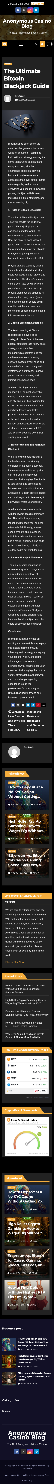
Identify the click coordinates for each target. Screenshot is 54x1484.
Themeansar (27, 1468)
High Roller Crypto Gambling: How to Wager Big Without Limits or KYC (33, 1359)
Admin (21, 96)
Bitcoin (8, 64)
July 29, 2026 (17, 1305)
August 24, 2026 (19, 805)
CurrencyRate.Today (41, 1097)
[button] (36, 44)
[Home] (4, 44)
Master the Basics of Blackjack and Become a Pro (35, 720)
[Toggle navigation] (21, 44)
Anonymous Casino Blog (27, 23)
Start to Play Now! (14, 962)
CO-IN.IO (42, 1091)
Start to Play (27, 1480)
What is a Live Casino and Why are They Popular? (16, 720)
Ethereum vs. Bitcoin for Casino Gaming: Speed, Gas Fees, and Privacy (34, 1376)
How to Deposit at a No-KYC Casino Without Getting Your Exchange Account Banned (25, 796)
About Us (15, 1475)
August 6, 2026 (19, 873)
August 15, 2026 (19, 839)
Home (6, 1475)
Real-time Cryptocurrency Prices (36, 1475)
